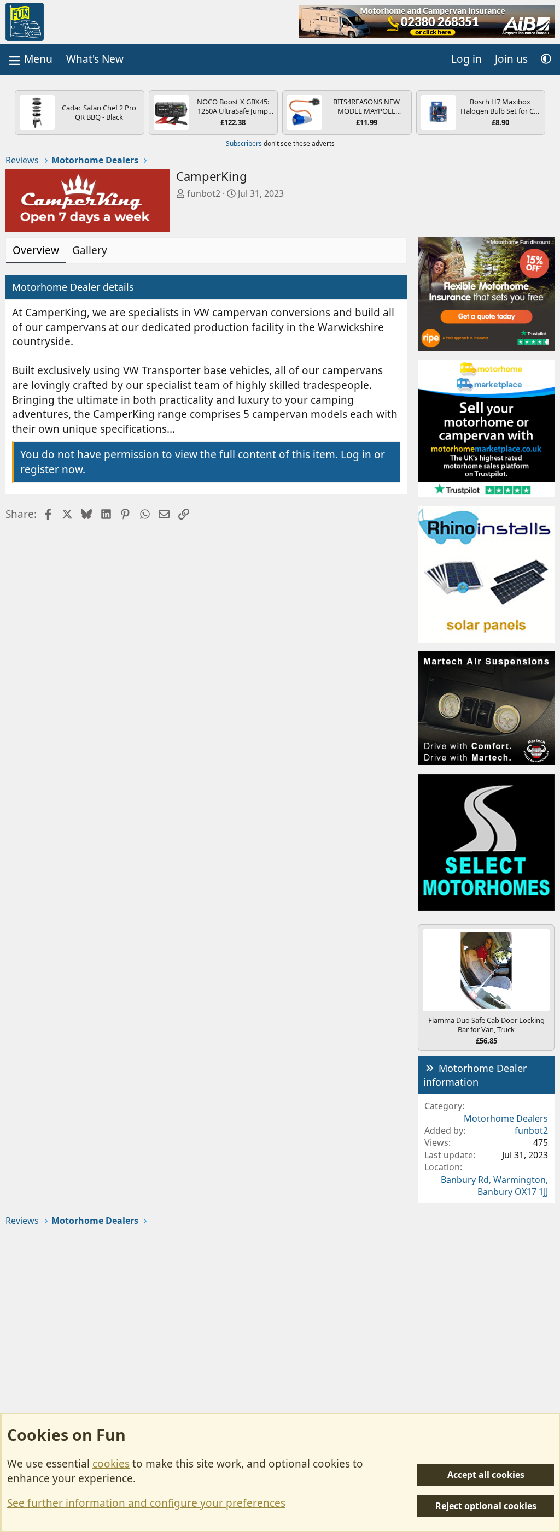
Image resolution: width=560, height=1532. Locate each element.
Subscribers (244, 143)
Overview (36, 250)
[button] (546, 59)
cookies (111, 1464)
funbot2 (203, 193)
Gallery (89, 250)
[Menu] (29, 59)
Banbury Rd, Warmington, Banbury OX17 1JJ (494, 1186)
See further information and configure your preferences (146, 1503)
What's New (95, 59)
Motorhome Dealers (506, 1118)
